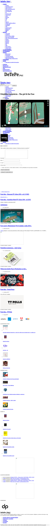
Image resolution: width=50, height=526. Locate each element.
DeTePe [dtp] (5, 2)
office (6, 45)
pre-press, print (8, 13)
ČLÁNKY (5, 4)
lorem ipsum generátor (9, 57)
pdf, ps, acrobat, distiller (9, 36)
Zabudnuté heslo (7, 67)
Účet (4, 68)
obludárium (7, 25)
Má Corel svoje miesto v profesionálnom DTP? (20, 478)
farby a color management (10, 9)
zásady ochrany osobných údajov (10, 517)
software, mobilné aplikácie (10, 23)
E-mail (2, 162)
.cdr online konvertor (9, 56)
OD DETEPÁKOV (6, 51)
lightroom (7, 43)
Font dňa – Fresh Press (7, 289)
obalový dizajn (8, 96)
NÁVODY (5, 32)
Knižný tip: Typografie (7, 429)
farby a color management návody (11, 38)
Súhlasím (44, 525)
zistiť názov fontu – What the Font (11, 58)
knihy (6, 18)
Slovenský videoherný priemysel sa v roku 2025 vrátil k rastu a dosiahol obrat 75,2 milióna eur (19, 332)
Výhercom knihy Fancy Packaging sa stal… (13, 269)
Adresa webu (2, 165)
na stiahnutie (7, 24)
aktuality (7, 5)
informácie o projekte (8, 518)
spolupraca (3, 205)
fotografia (7, 17)
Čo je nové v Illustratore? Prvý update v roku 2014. (16, 226)
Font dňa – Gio (5, 350)
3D (5, 20)
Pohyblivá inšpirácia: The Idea (8, 409)
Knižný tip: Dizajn (6, 341)
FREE (6, 31)
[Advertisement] (25, 182)
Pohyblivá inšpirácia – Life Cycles (10, 248)
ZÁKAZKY (7, 30)
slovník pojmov (8, 130)
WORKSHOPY (6, 59)
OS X (6, 44)
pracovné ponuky (8, 27)
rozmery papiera (8, 47)
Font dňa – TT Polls (6, 312)
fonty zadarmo (8, 46)
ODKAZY (5, 52)
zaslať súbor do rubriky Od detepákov (12, 62)
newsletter (5, 521)
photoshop (7, 40)
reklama (5, 520)
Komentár (2, 158)
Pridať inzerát (6, 69)
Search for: (2, 84)
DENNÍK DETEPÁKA (7, 50)
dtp (6, 12)
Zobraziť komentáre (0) (6, 172)
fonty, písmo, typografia (9, 37)
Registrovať (5, 65)
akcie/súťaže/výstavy (9, 6)
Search (14, 85)
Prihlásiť (5, 64)
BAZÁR (4, 61)
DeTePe (5, 97)
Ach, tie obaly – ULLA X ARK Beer (8, 385)
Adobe (1, 230)
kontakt (5, 522)
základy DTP (7, 33)
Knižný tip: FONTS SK (6, 359)
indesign (7, 39)
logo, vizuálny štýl (8, 11)
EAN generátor (8, 135)
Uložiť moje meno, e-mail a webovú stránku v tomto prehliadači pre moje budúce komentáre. (20, 167)
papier (6, 16)
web (6, 19)
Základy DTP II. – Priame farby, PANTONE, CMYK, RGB (22, 477)
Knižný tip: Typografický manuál (8, 455)
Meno (1, 160)
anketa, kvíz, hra (8, 89)
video (6, 26)
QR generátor (7, 55)
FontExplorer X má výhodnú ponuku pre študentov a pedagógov (13, 394)
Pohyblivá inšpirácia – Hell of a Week (9, 400)
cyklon (4, 478)
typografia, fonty (8, 10)
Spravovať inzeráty (7, 71)
